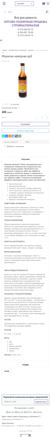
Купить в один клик (25, 131)
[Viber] (16, 136)
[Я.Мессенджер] (3, 136)
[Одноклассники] (9, 136)
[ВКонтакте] (6, 136)
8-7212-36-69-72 (25, 35)
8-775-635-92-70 (25, 29)
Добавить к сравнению (15, 146)
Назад (6, 371)
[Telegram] (13, 136)
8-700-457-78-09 (25, 32)
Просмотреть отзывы (9, 108)
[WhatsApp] (19, 136)
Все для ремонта (25, 18)
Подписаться (40, 402)
